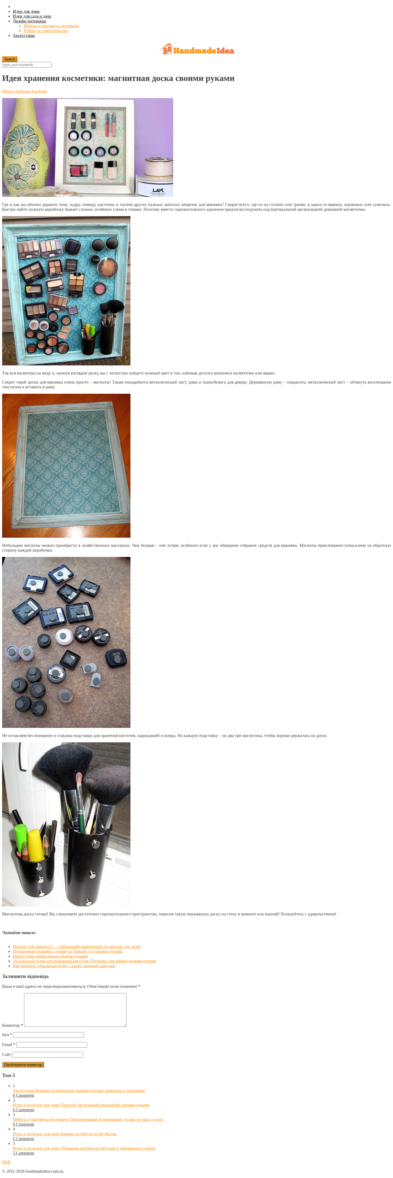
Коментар (12, 1025)
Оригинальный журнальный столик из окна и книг (117, 1119)
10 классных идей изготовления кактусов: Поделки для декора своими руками (84, 961)
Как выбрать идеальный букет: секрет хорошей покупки (64, 966)
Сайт (6, 1054)
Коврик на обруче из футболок (88, 1134)
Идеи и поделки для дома (24, 91)
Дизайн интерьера (29, 21)
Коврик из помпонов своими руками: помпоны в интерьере (90, 1090)
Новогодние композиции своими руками (50, 956)
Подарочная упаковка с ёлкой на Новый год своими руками (67, 951)
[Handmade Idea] (196, 49)
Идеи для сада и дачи (32, 16)
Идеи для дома (26, 11)
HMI (6, 1162)
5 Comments (23, 1138)
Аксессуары (24, 35)
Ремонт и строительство (46, 30)
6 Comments (23, 1109)
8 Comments (23, 1095)
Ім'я (7, 1034)
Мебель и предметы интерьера (51, 26)
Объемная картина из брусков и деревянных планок (108, 1148)
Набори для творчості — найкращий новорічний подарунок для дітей (76, 946)
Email (8, 1044)
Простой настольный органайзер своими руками (105, 1105)
